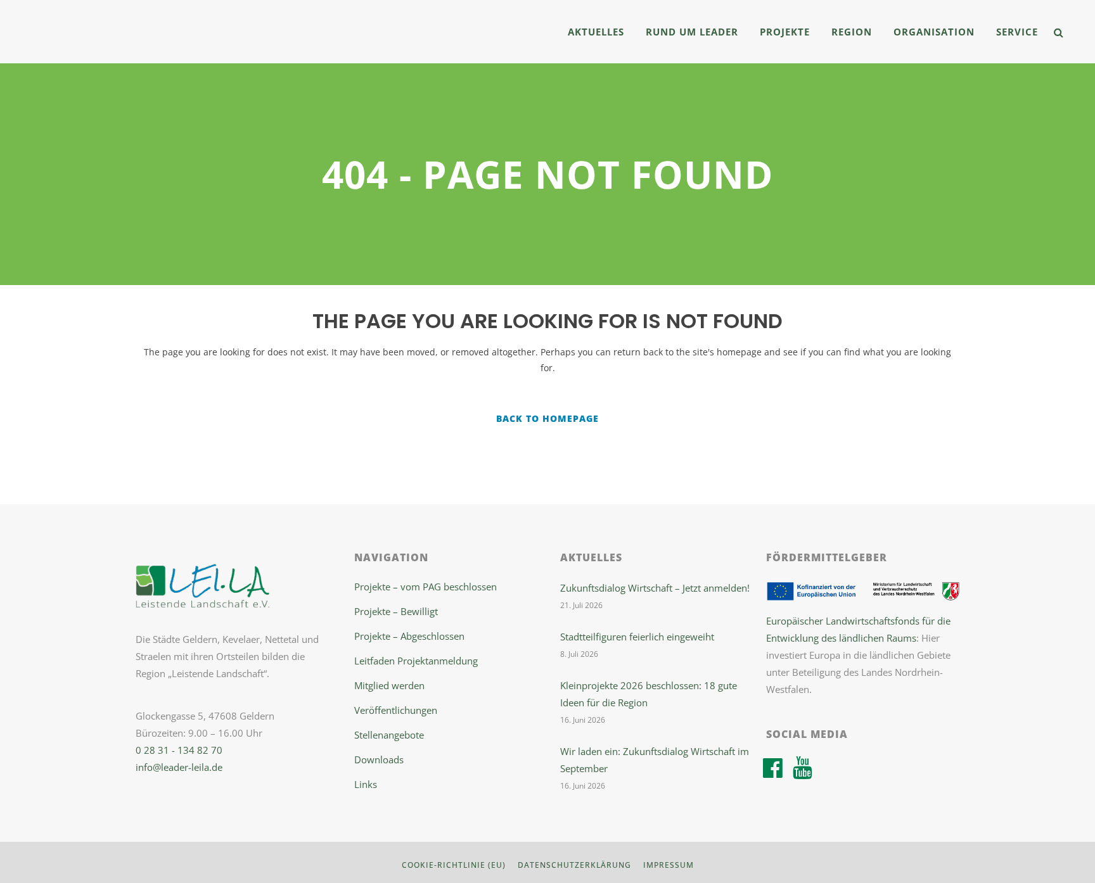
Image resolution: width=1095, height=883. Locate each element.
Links (365, 784)
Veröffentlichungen (395, 710)
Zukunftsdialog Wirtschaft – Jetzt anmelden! (655, 587)
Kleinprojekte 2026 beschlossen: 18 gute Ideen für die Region (648, 694)
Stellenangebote (389, 734)
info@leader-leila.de (179, 767)
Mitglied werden (389, 685)
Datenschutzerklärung (574, 865)
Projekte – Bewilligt (396, 611)
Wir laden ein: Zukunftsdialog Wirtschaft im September (654, 760)
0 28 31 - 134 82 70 (179, 750)
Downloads (379, 759)
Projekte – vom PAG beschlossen (425, 586)
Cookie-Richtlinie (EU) (454, 865)
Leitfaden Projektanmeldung (416, 660)
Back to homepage (547, 418)
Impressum (668, 865)
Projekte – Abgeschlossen (409, 636)
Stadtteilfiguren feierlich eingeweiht (637, 636)
